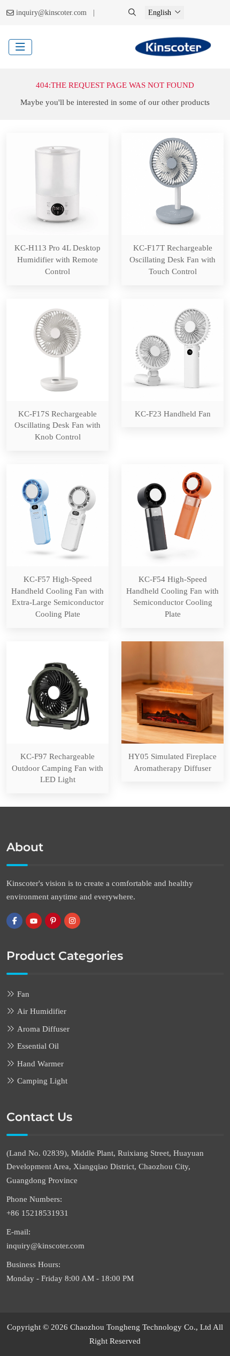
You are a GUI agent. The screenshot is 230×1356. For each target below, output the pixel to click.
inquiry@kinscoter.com (51, 13)
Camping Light (42, 1081)
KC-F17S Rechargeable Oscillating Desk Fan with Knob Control (57, 426)
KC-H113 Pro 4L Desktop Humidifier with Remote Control (57, 260)
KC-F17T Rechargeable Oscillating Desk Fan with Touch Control (172, 260)
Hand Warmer (40, 1063)
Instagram (72, 921)
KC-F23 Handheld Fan (173, 414)
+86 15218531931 (37, 1213)
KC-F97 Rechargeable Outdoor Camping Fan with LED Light (57, 768)
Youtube (34, 921)
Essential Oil (38, 1046)
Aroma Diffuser (43, 1029)
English (159, 13)
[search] (133, 12)
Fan (23, 994)
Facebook (14, 921)
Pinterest (53, 921)
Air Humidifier (41, 1011)
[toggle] (20, 47)
